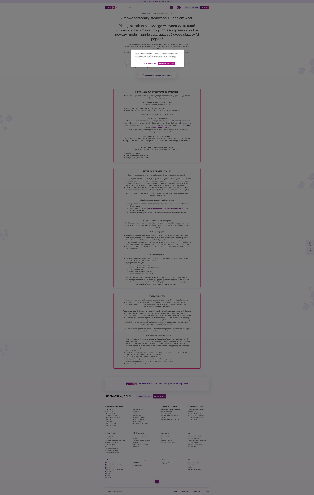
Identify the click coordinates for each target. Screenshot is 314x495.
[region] (157, 58)
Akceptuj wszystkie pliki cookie (166, 63)
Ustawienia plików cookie (149, 63)
